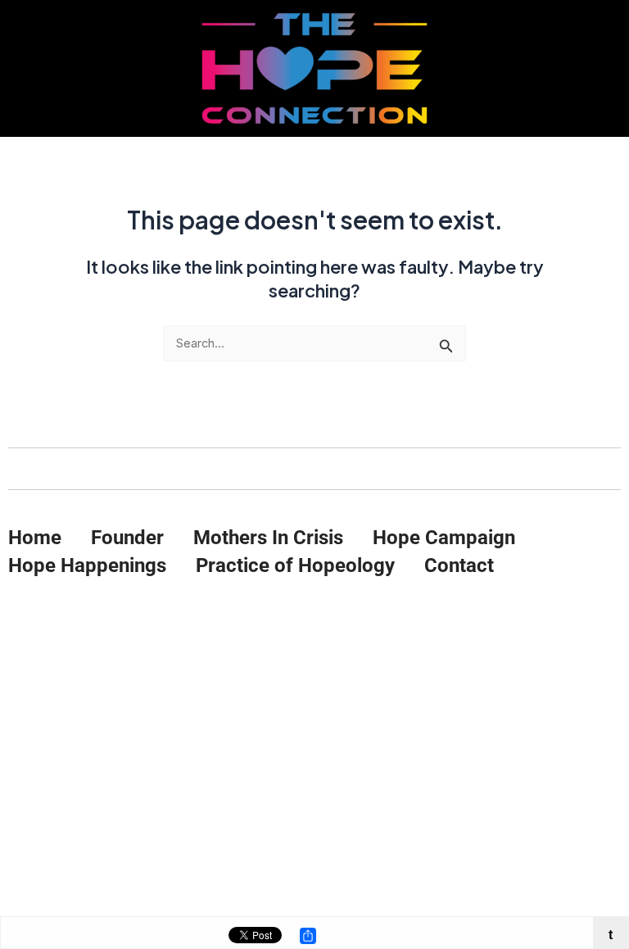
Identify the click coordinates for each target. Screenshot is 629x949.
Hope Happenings (87, 565)
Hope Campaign (444, 537)
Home (34, 537)
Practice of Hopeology (295, 565)
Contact (459, 565)
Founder (127, 537)
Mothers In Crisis (268, 537)
